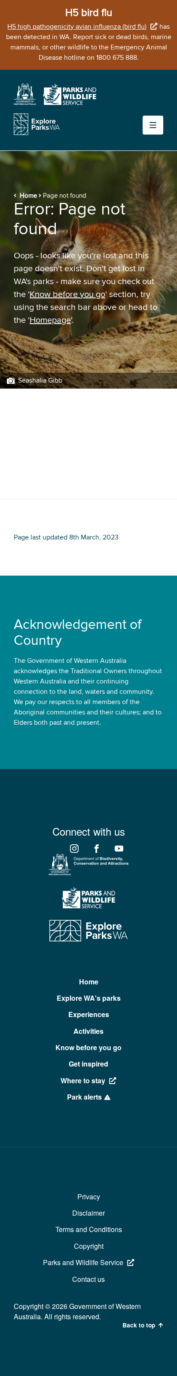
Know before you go (67, 294)
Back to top (138, 1325)
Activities (88, 1031)
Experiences (88, 1014)
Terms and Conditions (88, 1229)
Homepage (50, 320)
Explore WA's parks (89, 998)
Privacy (88, 1196)
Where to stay (83, 1080)
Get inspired (88, 1064)
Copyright (89, 1246)
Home (28, 195)
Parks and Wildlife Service (83, 1262)
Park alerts (84, 1097)
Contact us (88, 1279)
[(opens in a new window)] (25, 102)
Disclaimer (88, 1213)
